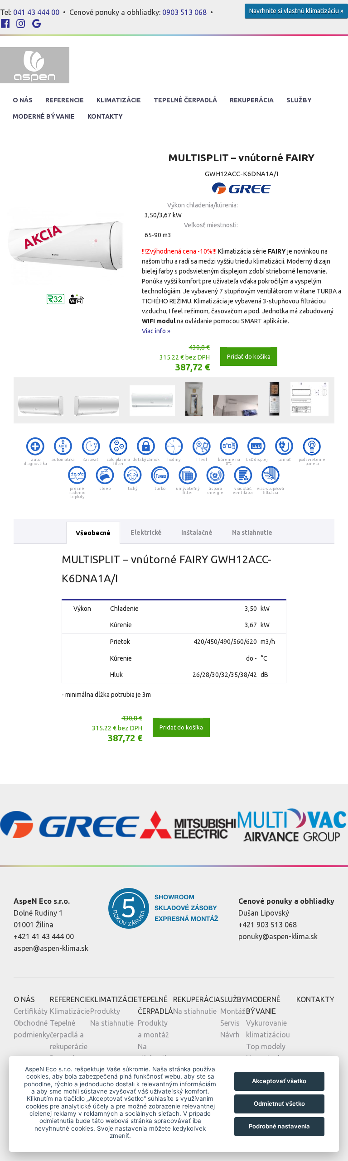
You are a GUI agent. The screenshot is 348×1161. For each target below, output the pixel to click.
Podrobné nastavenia (279, 1126)
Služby (299, 100)
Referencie (64, 100)
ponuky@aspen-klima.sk (278, 936)
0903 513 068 (184, 12)
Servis (230, 1023)
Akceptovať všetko (279, 1080)
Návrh (230, 1035)
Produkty (105, 1011)
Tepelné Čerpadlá (185, 100)
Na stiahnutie (252, 532)
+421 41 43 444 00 (44, 936)
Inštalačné (197, 532)
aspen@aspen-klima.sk (51, 948)
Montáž (233, 1011)
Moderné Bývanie (44, 116)
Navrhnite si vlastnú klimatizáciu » (296, 10)
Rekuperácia (252, 100)
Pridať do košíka (249, 356)
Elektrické (146, 532)
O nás (23, 100)
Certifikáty (31, 1011)
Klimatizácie (119, 100)
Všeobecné (93, 533)
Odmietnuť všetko (279, 1103)
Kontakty (105, 116)
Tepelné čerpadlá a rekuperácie (68, 1035)
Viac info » (156, 331)
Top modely (265, 1046)
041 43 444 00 (36, 12)
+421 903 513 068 (267, 925)
